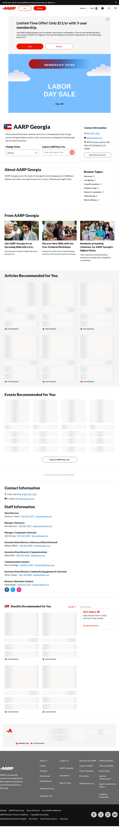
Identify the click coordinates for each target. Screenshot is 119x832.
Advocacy (88, 176)
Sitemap (3, 810)
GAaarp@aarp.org (26, 498)
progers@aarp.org (40, 584)
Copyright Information (40, 814)
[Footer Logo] (13, 768)
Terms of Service (33, 810)
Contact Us (64, 761)
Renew (59, 46)
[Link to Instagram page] (19, 589)
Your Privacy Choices (48, 819)
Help (102, 8)
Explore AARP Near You (53, 147)
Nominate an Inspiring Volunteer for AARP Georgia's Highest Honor (96, 247)
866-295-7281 (92, 133)
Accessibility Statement (51, 810)
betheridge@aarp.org (45, 565)
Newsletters (64, 775)
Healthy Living (90, 188)
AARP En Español (66, 768)
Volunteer (43, 771)
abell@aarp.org (38, 555)
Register (83, 8)
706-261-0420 (26, 545)
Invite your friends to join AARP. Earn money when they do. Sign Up (28, 2)
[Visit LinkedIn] (115, 814)
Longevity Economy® (103, 795)
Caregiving (88, 180)
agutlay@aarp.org (41, 575)
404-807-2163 (26, 565)
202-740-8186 (25, 575)
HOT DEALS (90, 611)
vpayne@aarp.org (44, 516)
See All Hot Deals (90, 625)
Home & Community (92, 192)
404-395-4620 (22, 555)
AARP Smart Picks (47, 788)
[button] (109, 8)
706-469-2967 (24, 526)
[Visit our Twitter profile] (13, 589)
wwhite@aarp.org (42, 545)
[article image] (22, 240)
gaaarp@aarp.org (94, 137)
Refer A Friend (65, 783)
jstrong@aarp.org (40, 536)
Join (30, 46)
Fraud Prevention (91, 184)
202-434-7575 (27, 516)
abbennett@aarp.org (42, 526)
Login (92, 8)
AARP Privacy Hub (16, 810)
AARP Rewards (46, 781)
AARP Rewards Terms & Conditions (14, 814)
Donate (43, 766)
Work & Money (90, 200)
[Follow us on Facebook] (7, 589)
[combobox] (59, 152)
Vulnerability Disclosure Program (13, 819)
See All (71, 607)
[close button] (107, 19)
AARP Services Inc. (86, 783)
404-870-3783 (24, 584)
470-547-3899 (23, 536)
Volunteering (89, 196)
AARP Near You (46, 796)
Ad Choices (33, 819)
